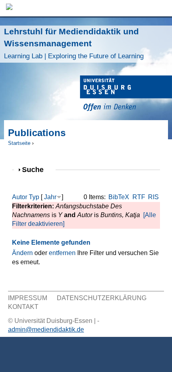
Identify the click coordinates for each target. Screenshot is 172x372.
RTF (138, 197)
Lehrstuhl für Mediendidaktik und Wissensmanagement (74, 43)
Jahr (50, 197)
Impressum (27, 298)
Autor (19, 197)
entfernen (62, 252)
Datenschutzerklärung (101, 298)
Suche (36, 169)
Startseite (19, 143)
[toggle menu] (162, 8)
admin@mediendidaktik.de (46, 329)
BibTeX (118, 197)
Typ (34, 197)
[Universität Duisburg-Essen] (126, 94)
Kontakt (23, 306)
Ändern (22, 252)
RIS (153, 197)
